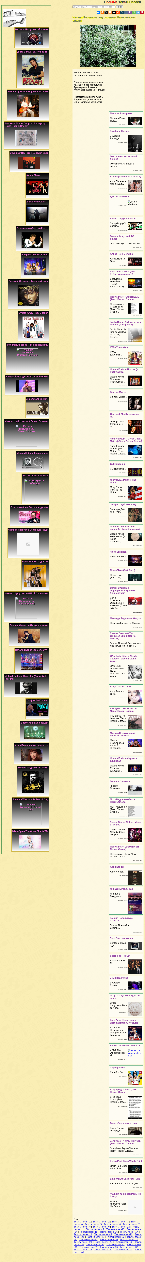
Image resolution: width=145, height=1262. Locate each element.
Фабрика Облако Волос (35, 254)
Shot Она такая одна (121, 938)
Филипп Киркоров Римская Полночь (27, 345)
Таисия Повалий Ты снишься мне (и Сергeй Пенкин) (123, 636)
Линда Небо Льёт (36, 201)
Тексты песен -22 (95, 1237)
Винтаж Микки (118, 392)
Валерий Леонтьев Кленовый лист (28, 281)
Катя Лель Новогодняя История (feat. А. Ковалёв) (124, 1021)
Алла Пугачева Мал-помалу (125, 176)
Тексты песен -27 (129, 1239)
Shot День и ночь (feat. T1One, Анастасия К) (122, 272)
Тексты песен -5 (93, 1224)
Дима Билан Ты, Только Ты (32, 52)
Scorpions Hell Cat (120, 956)
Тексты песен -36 (109, 1247)
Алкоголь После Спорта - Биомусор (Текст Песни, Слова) (25, 124)
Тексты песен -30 (123, 1242)
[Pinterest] (142, 12)
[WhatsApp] (134, 12)
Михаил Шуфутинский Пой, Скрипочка (26, 593)
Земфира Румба (119, 978)
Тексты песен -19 (103, 1234)
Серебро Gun (117, 1067)
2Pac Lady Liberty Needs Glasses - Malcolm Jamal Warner (123, 658)
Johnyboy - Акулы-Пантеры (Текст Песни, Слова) (125, 1142)
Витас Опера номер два (123, 1123)
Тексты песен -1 (82, 1221)
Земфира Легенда (120, 131)
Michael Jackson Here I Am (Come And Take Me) (25, 677)
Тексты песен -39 (103, 1249)
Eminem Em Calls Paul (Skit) (125, 1179)
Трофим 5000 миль (37, 700)
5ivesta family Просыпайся (33, 313)
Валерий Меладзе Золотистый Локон (27, 376)
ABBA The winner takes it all (125, 1045)
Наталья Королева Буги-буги (31, 650)
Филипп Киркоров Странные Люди (28, 530)
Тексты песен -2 (101, 1221)
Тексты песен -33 (115, 1244)
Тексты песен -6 (112, 1224)
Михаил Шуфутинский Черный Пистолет (122, 734)
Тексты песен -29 (103, 1242)
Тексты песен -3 (120, 1221)
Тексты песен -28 (83, 1242)
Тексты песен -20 (123, 1234)
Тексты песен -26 (109, 1239)
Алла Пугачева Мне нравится (31, 745)
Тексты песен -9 (101, 1227)
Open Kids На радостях (35, 561)
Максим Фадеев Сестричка (33, 767)
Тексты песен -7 (131, 1224)
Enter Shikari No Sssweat (34, 723)
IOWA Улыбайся (119, 347)
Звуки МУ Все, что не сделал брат (29, 153)
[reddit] (118, 12)
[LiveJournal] (122, 12)
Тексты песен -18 (83, 1234)
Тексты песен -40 (123, 1249)
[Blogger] (110, 12)
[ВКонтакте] (98, 12)
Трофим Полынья (120, 781)
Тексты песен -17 (129, 1232)
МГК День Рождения (121, 889)
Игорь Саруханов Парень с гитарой (28, 91)
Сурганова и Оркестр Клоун (32, 228)
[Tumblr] (126, 12)
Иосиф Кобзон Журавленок (32, 453)
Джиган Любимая (119, 196)
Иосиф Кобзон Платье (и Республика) (124, 370)
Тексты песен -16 (109, 1232)
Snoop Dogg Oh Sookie (123, 218)
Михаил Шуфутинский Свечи (31, 29)
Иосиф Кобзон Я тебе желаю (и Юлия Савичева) (125, 527)
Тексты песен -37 (129, 1247)
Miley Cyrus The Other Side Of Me (30, 831)
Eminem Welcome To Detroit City (30, 799)
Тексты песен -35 (88, 1247)
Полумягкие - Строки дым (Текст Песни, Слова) (124, 298)
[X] (106, 12)
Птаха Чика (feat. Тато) (122, 570)
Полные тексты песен (124, 2)
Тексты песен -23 (115, 1237)
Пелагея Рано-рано (121, 113)
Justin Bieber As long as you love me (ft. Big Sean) (125, 323)
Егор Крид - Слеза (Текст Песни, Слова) (124, 1090)
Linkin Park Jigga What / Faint (126, 1161)
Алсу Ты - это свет (120, 686)
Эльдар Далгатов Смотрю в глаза (29, 625)
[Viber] (130, 12)
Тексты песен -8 (82, 1227)
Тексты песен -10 (121, 1227)
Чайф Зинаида (118, 552)
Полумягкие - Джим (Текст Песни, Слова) (124, 848)
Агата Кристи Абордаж (35, 475)
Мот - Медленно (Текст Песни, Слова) (122, 800)
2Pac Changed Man (36, 399)
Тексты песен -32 (95, 1244)
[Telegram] (138, 12)
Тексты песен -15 (88, 1232)
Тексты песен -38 (83, 1249)
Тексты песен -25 (88, 1239)
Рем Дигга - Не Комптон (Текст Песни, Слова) (123, 709)
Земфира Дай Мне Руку (123, 504)
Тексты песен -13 (115, 1229)
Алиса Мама (33, 175)
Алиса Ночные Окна (121, 254)
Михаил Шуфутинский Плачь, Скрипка (26, 421)
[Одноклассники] (102, 12)
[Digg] (114, 12)
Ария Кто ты (117, 867)
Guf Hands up (117, 464)
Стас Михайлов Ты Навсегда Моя (29, 507)
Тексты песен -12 (95, 1229)
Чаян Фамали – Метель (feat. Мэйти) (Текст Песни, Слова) (126, 440)
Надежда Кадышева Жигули (125, 618)
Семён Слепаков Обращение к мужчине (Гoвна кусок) (122, 590)
